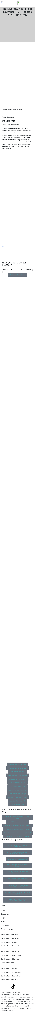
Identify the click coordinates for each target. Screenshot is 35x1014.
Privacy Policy (5, 925)
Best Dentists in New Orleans (11, 955)
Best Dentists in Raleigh (9, 968)
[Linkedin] (3, 986)
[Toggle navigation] (2, 5)
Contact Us (5, 914)
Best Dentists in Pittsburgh (10, 959)
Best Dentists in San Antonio (11, 972)
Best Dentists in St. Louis (9, 980)
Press (3, 921)
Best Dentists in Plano (8, 963)
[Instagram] (8, 986)
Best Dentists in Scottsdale (10, 976)
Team (3, 910)
